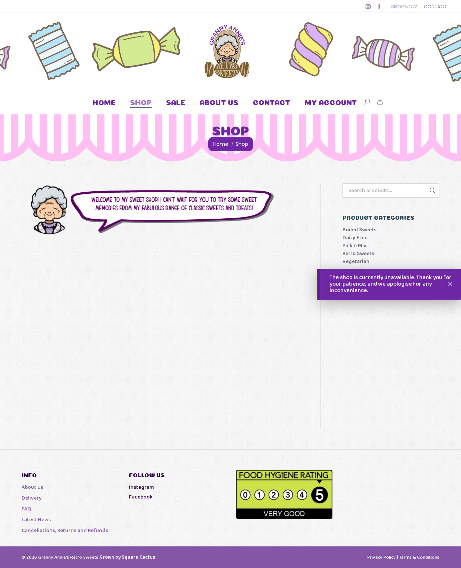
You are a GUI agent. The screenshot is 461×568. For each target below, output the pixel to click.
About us (32, 487)
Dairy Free (355, 238)
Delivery (32, 498)
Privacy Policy (381, 557)
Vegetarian (356, 262)
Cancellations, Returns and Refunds (65, 531)
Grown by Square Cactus (127, 557)
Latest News (36, 520)
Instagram (141, 487)
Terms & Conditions (419, 557)
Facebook (141, 497)
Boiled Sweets (359, 230)
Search (431, 190)
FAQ (26, 509)
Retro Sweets (358, 254)
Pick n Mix (354, 246)
